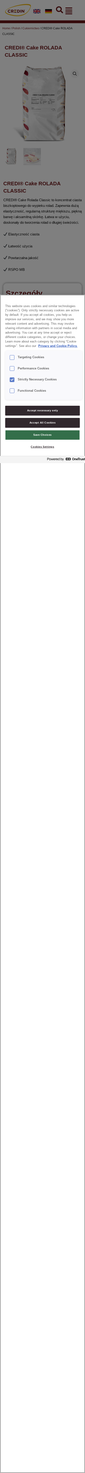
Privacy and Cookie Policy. (57, 346)
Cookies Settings (42, 446)
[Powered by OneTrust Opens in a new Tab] (65, 460)
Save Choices (42, 434)
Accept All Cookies (42, 422)
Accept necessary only (42, 410)
